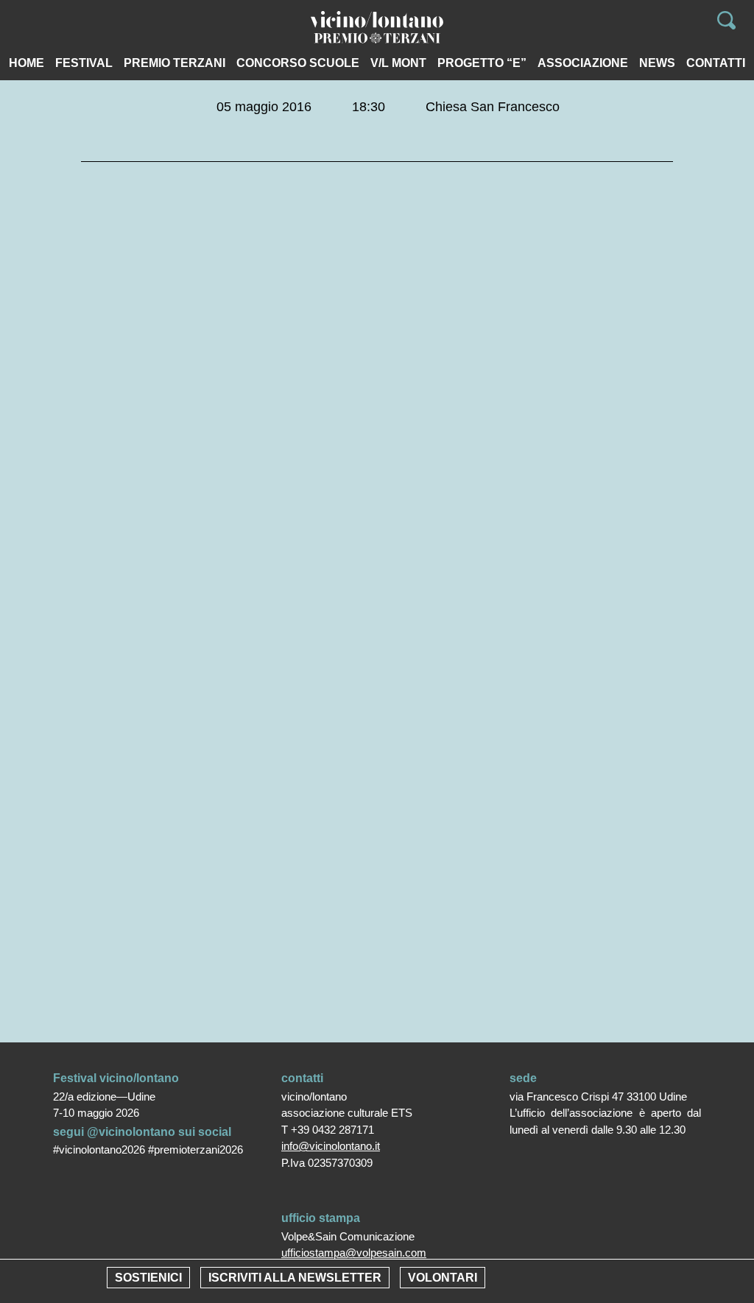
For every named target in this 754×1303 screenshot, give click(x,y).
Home (26, 63)
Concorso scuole (297, 63)
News (657, 63)
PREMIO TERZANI (174, 63)
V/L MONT (398, 63)
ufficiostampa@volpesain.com (353, 1252)
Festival (84, 63)
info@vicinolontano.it (330, 1146)
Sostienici (148, 1277)
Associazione (583, 63)
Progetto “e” (481, 63)
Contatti (715, 63)
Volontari (442, 1277)
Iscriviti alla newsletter (294, 1277)
